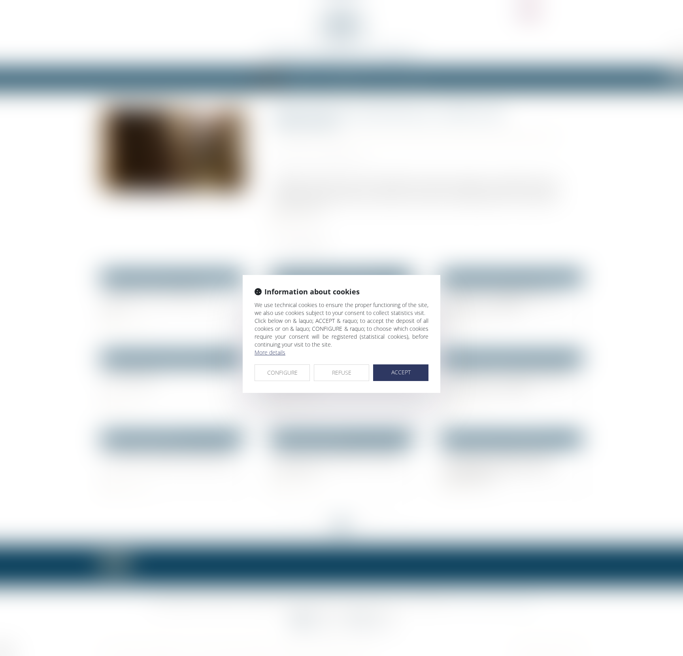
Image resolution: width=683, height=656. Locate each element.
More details (270, 352)
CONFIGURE (282, 372)
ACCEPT (401, 372)
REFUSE (341, 372)
